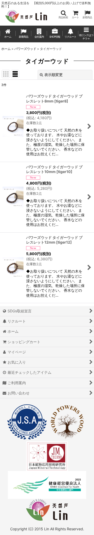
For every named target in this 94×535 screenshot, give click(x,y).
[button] (63, 14)
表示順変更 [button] (53, 74)
